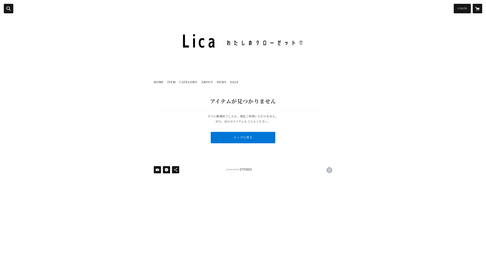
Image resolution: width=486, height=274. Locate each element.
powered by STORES (239, 169)
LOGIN (462, 8)
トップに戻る (243, 137)
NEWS (221, 82)
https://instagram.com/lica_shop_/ (329, 170)
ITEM (171, 82)
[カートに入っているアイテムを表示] (477, 8)
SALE (234, 82)
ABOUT (207, 82)
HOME (159, 82)
